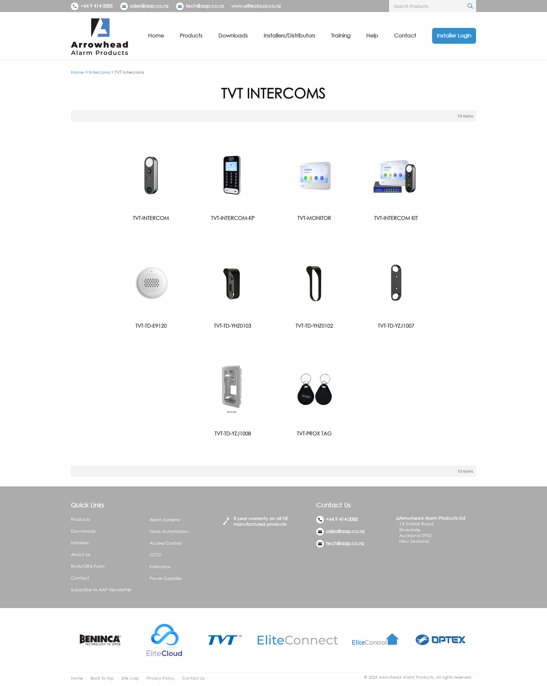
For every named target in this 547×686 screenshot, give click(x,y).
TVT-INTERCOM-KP (233, 218)
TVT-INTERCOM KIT (396, 218)
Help (372, 35)
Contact (405, 35)
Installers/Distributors (289, 35)
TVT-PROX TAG (314, 433)
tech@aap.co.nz (205, 6)
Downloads (233, 35)
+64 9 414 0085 (96, 6)
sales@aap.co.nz (149, 6)
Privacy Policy (160, 678)
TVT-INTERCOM (151, 218)
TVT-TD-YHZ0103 (232, 326)
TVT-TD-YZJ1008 (233, 433)
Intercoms (99, 72)
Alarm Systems (164, 519)
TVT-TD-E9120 (151, 326)
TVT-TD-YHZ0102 (314, 326)
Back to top (102, 678)
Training (340, 35)
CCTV (155, 554)
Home (156, 35)
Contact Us (193, 678)
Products (191, 35)
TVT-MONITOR (314, 218)
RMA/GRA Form (87, 566)
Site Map (130, 678)
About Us (80, 554)
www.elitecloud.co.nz (256, 6)
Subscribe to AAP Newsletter (101, 589)
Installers (80, 542)
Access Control (165, 543)
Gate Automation (168, 531)
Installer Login (454, 35)
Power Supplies (165, 578)
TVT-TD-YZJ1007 (396, 326)
